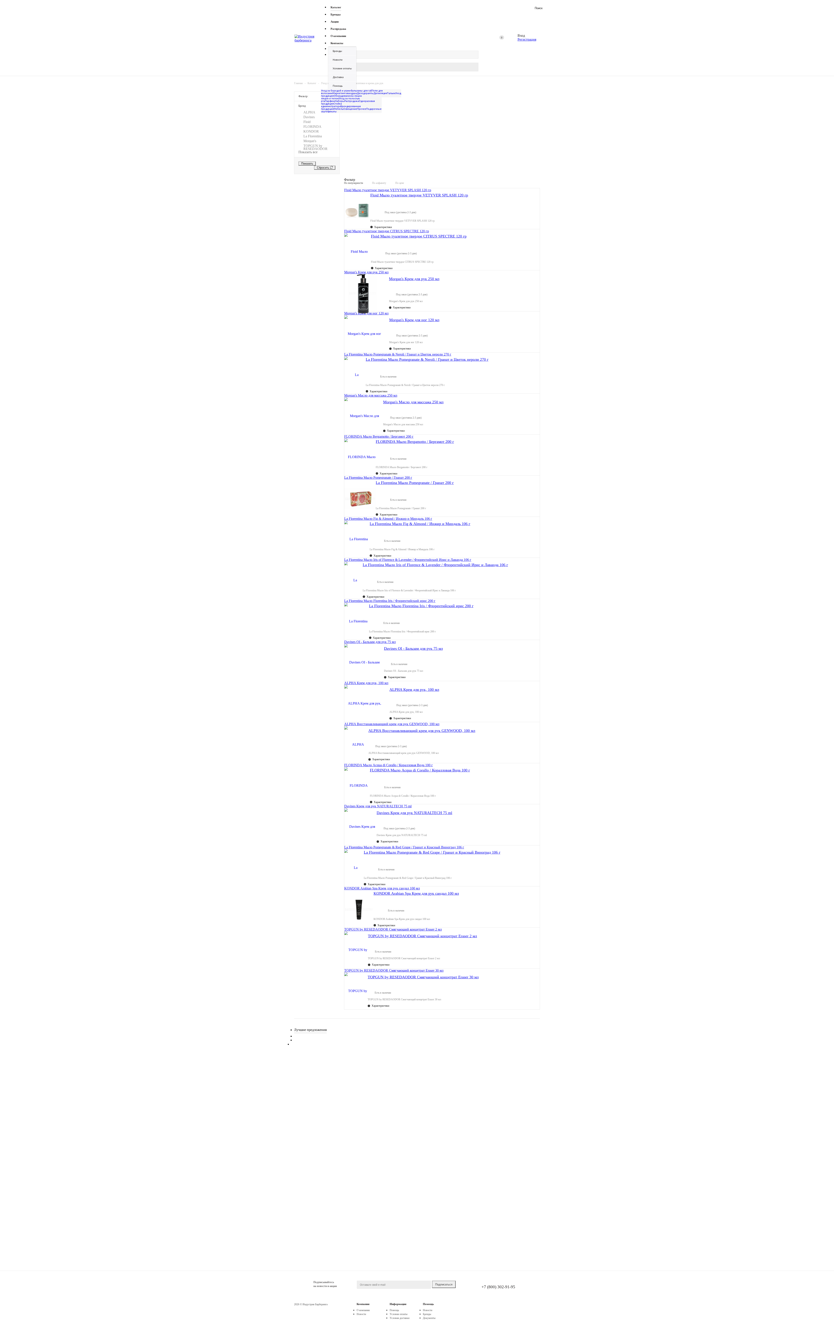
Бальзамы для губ (361, 90)
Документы (429, 1318)
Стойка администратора (331, 105)
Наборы (339, 101)
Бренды (337, 51)
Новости (338, 59)
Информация (398, 1304)
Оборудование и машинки (349, 96)
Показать (307, 163)
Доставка (338, 77)
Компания (363, 1304)
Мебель (338, 109)
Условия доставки (399, 1318)
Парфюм (330, 101)
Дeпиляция (380, 93)
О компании (363, 1310)
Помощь (428, 1304)
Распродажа (351, 101)
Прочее (361, 109)
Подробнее (311, 1108)
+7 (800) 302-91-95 (498, 1287)
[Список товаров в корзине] (514, 41)
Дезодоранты (365, 93)
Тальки (391, 93)
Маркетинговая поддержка (349, 93)
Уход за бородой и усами (336, 90)
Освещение (350, 109)
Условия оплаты (342, 68)
